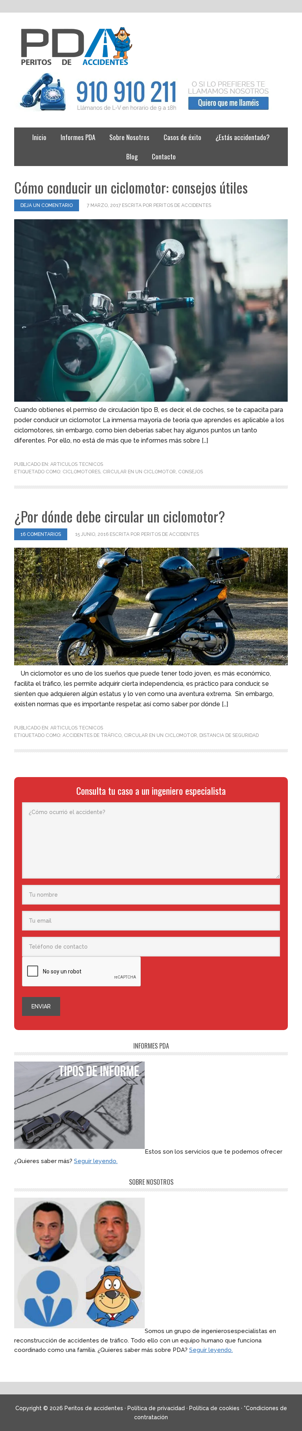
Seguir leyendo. (96, 1161)
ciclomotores (81, 472)
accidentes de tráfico (92, 735)
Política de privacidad (156, 1408)
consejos (190, 472)
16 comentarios (40, 534)
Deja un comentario (46, 205)
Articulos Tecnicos (76, 464)
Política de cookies (214, 1408)
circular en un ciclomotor (139, 472)
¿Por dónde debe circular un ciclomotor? (119, 516)
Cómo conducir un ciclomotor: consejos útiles (131, 187)
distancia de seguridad (229, 735)
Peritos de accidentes (151, 46)
